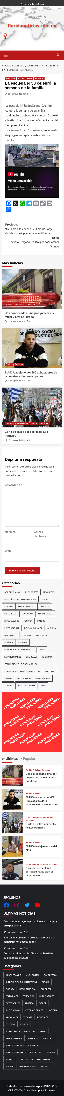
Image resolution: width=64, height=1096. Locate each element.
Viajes (43, 685)
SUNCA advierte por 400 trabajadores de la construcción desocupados (42, 801)
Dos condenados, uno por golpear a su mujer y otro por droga (41, 777)
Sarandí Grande (25, 79)
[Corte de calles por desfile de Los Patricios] (32, 407)
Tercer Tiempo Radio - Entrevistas (22, 671)
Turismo (8, 685)
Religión (22, 642)
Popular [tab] (28, 759)
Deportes (45, 606)
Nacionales (10, 635)
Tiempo (8, 678)
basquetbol (49, 592)
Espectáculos (11, 621)
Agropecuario (12, 592)
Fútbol (41, 621)
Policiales (19, 305)
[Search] (58, 55)
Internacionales (33, 628)
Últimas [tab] (11, 759)
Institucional (11, 628)
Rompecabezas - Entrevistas (19, 650)
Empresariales (21, 423)
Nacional (52, 628)
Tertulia (49, 671)
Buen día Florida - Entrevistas (20, 599)
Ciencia (44, 599)
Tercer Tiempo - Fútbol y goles (20, 664)
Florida (9, 305)
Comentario (13, 484)
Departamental (26, 606)
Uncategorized (26, 685)
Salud (42, 650)
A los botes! (31, 592)
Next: (35, 242)
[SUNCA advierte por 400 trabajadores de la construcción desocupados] (32, 348)
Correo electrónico (41, 534)
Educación (10, 79)
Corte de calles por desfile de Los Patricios (28, 953)
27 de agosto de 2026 (16, 321)
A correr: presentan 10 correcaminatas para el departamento (39, 872)
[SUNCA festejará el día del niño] (12, 845)
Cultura (9, 423)
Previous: (29, 229)
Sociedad (39, 79)
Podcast (26, 635)
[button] (5, 55)
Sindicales (31, 657)
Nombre (10, 531)
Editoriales (10, 614)
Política (8, 642)
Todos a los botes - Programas (33, 678)
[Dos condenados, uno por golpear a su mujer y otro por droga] (32, 289)
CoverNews (31, 1090)
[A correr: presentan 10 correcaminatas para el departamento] (12, 869)
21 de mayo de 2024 (17, 93)
